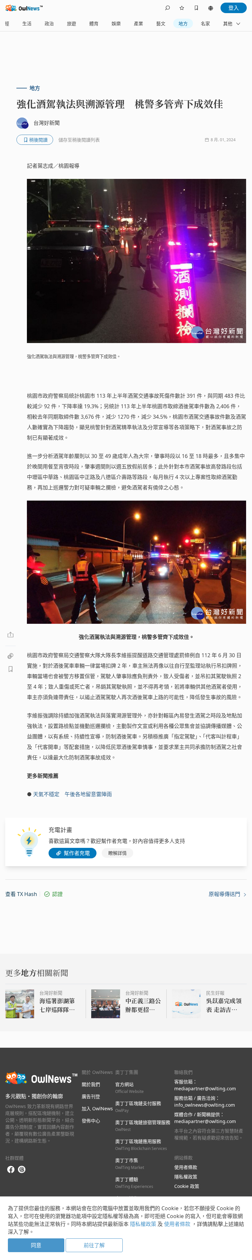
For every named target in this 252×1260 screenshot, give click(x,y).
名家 (205, 23)
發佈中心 (91, 1120)
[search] (167, 7)
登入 (233, 7)
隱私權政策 (185, 1177)
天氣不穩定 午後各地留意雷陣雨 (72, 794)
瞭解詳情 (117, 853)
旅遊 (71, 23)
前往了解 (94, 1245)
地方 (183, 23)
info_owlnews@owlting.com (204, 1105)
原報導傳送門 (225, 894)
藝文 (160, 23)
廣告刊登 (91, 1096)
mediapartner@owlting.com (205, 1088)
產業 (138, 23)
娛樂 (116, 23)
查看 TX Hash (21, 894)
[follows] (181, 7)
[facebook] (10, 1169)
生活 (27, 23)
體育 (93, 23)
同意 (36, 1245)
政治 (49, 23)
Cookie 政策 (186, 1186)
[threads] (22, 1170)
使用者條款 (185, 1167)
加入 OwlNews (97, 1108)
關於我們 (91, 1084)
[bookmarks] (196, 7)
